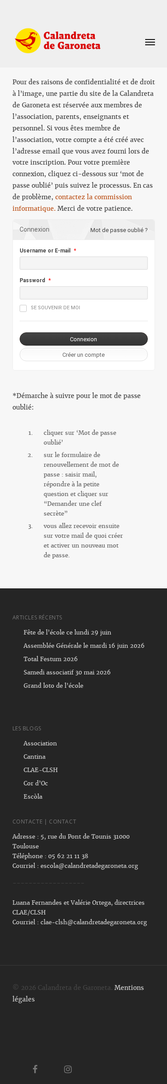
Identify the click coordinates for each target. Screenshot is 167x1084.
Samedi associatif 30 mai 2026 (67, 672)
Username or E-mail (45, 251)
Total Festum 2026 (51, 659)
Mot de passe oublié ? (119, 230)
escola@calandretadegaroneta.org (89, 866)
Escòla (33, 796)
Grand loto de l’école (53, 686)
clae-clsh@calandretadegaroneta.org (94, 922)
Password (32, 280)
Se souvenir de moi (55, 308)
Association (40, 743)
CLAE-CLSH (41, 770)
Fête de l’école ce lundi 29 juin (67, 632)
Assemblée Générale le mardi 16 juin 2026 (84, 646)
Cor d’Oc (36, 783)
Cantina (34, 757)
